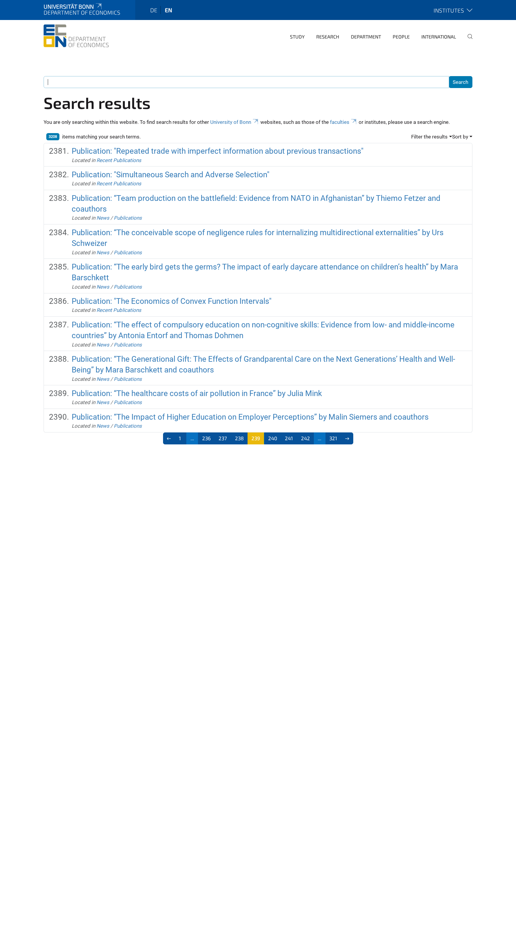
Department (366, 36)
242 (305, 438)
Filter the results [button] (429, 137)
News (102, 218)
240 (272, 438)
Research (327, 36)
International (438, 36)
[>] (347, 438)
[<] (169, 438)
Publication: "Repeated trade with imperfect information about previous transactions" (217, 151)
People (401, 36)
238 (239, 438)
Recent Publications (118, 160)
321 (333, 438)
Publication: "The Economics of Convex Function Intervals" (171, 301)
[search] (467, 40)
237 (223, 438)
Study (297, 36)
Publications (128, 218)
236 (206, 438)
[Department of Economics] (76, 35)
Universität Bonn (69, 6)
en (168, 10)
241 (289, 438)
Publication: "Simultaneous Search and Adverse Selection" (170, 174)
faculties (339, 122)
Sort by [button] (460, 137)
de (153, 10)
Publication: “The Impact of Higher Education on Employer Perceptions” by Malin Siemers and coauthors (250, 416)
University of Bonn (230, 122)
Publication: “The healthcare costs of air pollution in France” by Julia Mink (197, 393)
